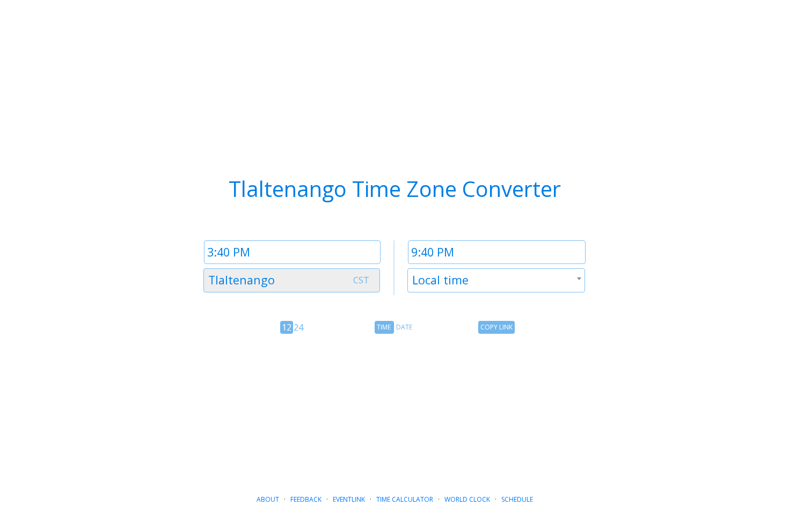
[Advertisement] (394, 410)
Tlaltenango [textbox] (241, 280)
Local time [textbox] (440, 280)
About (268, 499)
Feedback (306, 499)
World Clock (467, 499)
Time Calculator (404, 499)
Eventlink (349, 499)
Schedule (517, 499)
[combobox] (291, 280)
